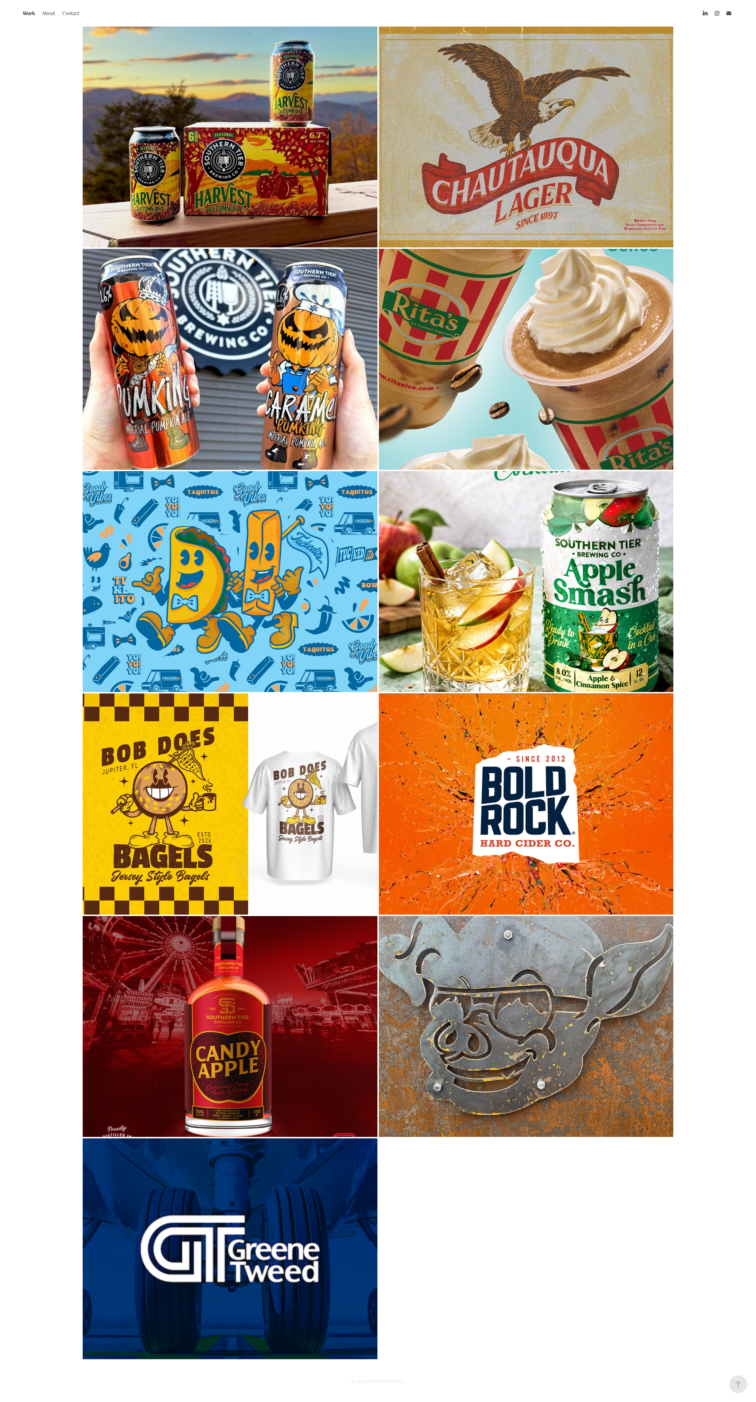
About (48, 13)
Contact (70, 13)
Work (29, 13)
